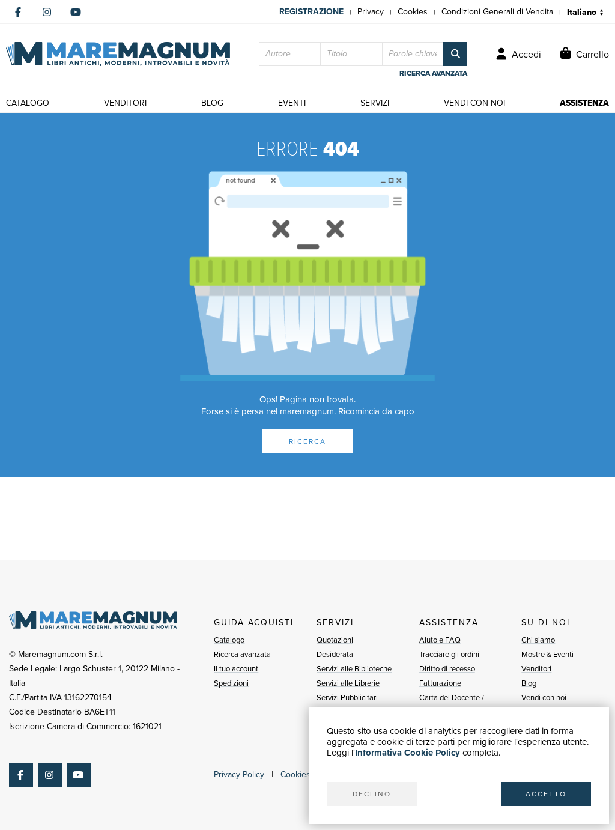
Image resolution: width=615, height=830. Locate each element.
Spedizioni (231, 683)
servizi (374, 103)
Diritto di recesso (447, 668)
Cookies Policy (307, 774)
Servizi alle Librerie (348, 683)
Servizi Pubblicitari (347, 697)
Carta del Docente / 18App (451, 705)
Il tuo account (236, 668)
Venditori (536, 668)
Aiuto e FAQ (440, 640)
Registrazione (311, 11)
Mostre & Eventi (547, 654)
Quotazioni (335, 640)
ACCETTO (546, 794)
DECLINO (372, 794)
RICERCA (307, 441)
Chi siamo (538, 640)
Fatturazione (440, 683)
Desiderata (335, 654)
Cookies (413, 11)
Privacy (370, 11)
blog (212, 103)
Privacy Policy (239, 774)
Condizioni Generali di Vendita (497, 11)
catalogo (27, 103)
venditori (125, 103)
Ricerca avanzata (242, 654)
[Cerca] (455, 54)
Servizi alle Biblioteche (354, 668)
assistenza (584, 103)
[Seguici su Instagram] (47, 12)
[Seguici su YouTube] (76, 12)
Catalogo (229, 640)
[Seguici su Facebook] (18, 12)
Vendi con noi (543, 697)
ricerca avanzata (433, 73)
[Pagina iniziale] (118, 54)
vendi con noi (474, 103)
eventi (292, 103)
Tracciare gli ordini (449, 654)
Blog (528, 683)
